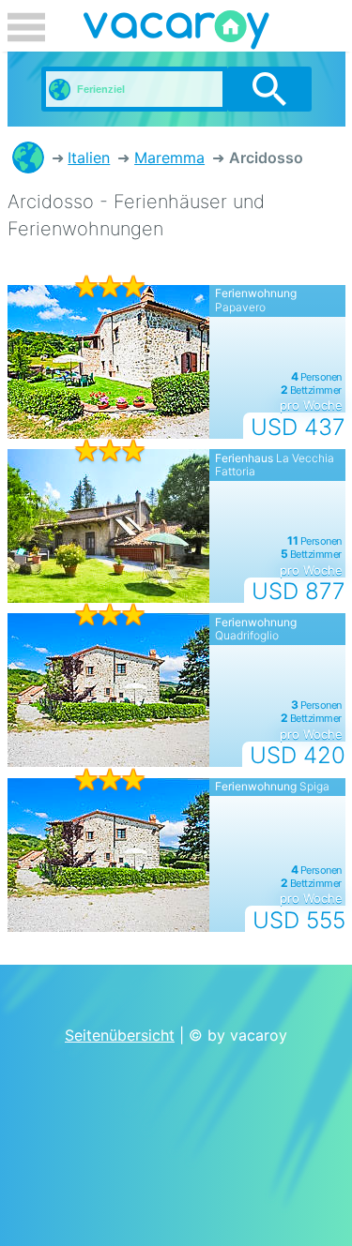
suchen (269, 89)
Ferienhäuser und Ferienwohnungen (28, 157)
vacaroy (176, 32)
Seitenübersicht (120, 1035)
